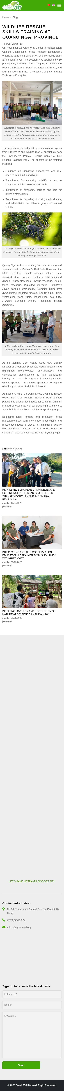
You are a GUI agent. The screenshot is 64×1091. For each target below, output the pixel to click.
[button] (59, 5)
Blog (15, 17)
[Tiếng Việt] (49, 5)
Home (5, 17)
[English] (53, 5)
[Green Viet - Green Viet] (12, 5)
